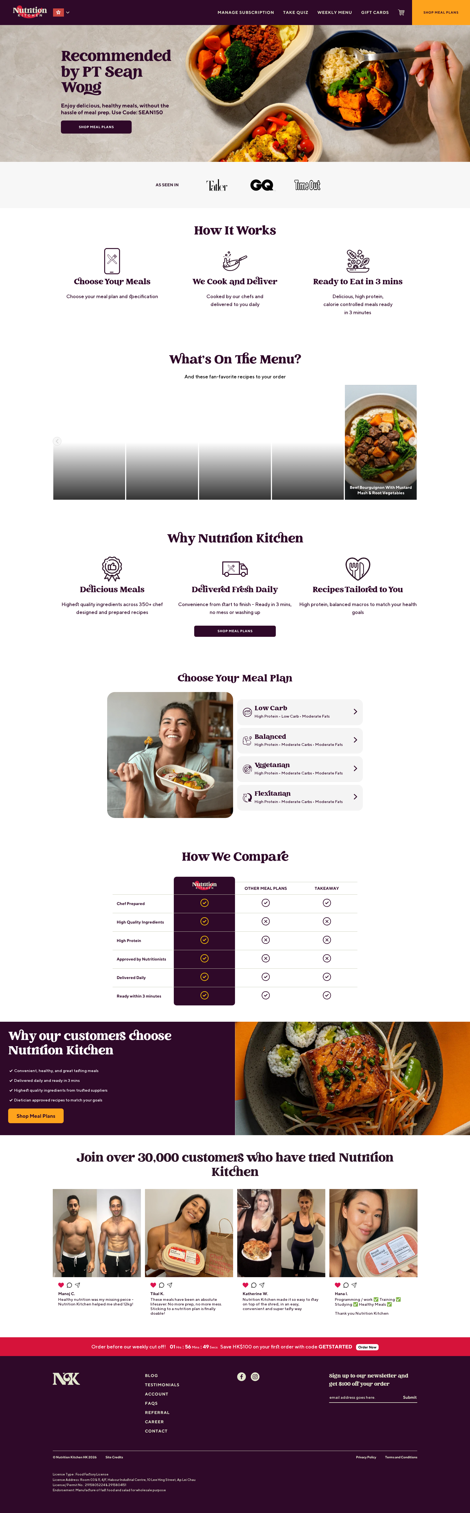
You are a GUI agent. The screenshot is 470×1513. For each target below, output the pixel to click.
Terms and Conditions (401, 1457)
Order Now (367, 1347)
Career (154, 1421)
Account (156, 1394)
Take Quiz (295, 12)
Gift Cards (375, 12)
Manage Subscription (246, 12)
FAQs (151, 1403)
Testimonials (162, 1384)
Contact (156, 1431)
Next (413, 441)
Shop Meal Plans (235, 631)
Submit (410, 1397)
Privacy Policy (366, 1457)
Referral (157, 1412)
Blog (151, 1375)
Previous (57, 441)
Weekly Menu (334, 12)
